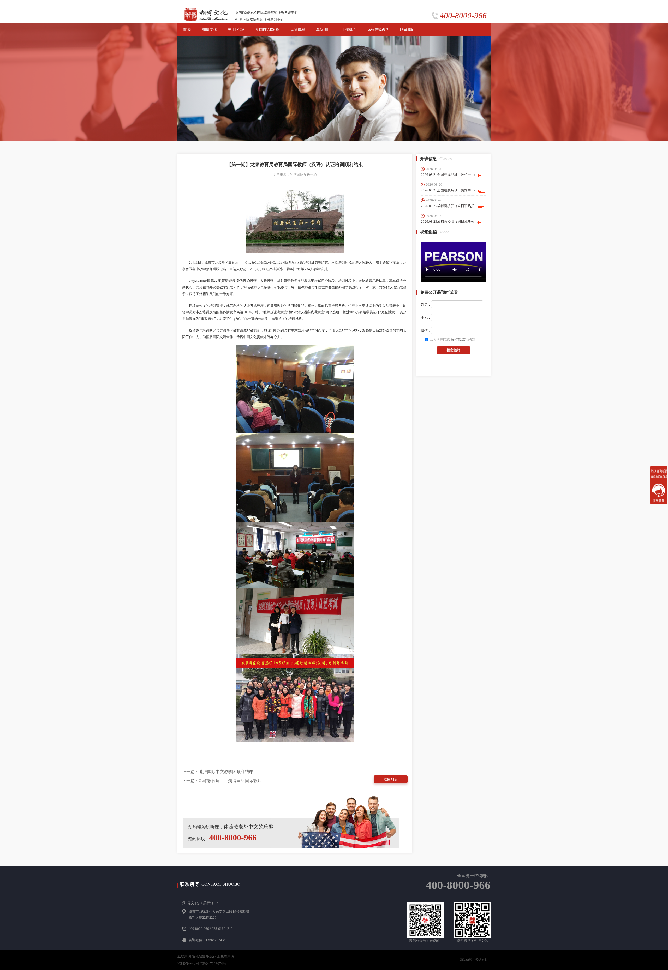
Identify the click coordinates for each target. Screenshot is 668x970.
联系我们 (407, 30)
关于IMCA (236, 30)
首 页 (187, 30)
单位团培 (323, 30)
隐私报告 (198, 956)
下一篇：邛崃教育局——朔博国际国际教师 (221, 781)
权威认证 (213, 956)
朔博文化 (209, 30)
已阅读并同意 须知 (452, 339)
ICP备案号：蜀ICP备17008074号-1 (203, 964)
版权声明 (184, 956)
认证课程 (297, 30)
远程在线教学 (378, 30)
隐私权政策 (459, 339)
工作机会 (349, 30)
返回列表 (390, 779)
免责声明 (227, 956)
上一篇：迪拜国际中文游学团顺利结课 (217, 771)
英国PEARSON (267, 30)
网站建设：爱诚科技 (474, 960)
